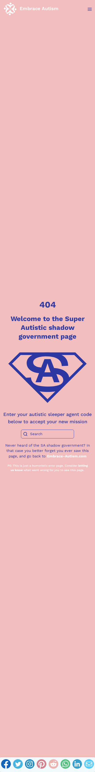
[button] (87, 9)
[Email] (89, 764)
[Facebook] (6, 764)
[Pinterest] (42, 764)
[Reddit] (53, 764)
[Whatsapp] (65, 764)
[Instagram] (30, 764)
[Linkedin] (77, 764)
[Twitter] (18, 764)
